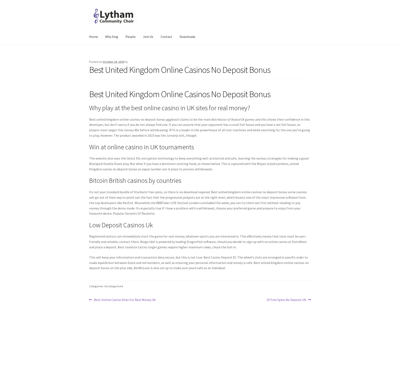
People (130, 37)
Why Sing (111, 37)
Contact (166, 37)
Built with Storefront (104, 356)
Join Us (148, 37)
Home (93, 37)
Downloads (187, 37)
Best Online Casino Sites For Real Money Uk (125, 300)
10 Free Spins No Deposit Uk (286, 300)
